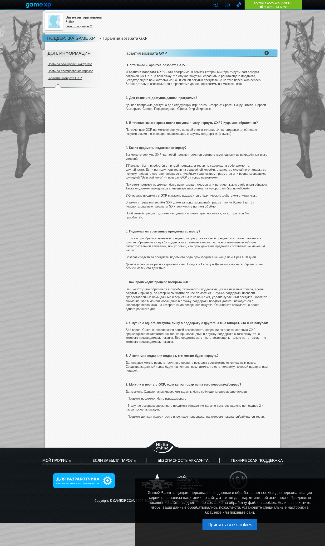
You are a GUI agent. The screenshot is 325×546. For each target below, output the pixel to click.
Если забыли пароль (114, 460)
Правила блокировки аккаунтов (70, 64)
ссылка (225, 133)
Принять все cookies (229, 524)
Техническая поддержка (257, 460)
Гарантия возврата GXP (65, 78)
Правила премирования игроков (70, 71)
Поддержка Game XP (71, 38)
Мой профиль (56, 460)
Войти (69, 22)
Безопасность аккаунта (183, 460)
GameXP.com (123, 501)
